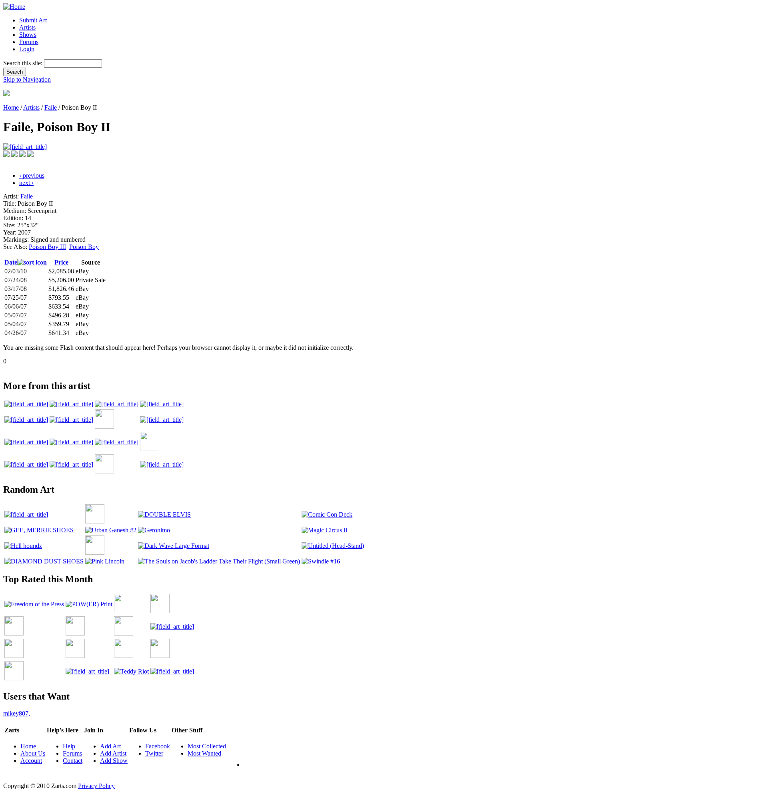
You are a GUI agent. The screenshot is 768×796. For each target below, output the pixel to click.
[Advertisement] (148, 368)
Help (69, 746)
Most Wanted (204, 753)
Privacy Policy (96, 785)
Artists (27, 27)
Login (26, 49)
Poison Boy (84, 246)
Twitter (154, 753)
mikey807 (16, 713)
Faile (50, 107)
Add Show (114, 760)
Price (61, 262)
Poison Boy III (47, 246)
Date (10, 262)
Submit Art (33, 20)
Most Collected (207, 746)
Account (31, 760)
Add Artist (113, 753)
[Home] (14, 6)
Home (11, 107)
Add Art (110, 746)
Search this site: (23, 63)
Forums (28, 41)
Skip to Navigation (27, 79)
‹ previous (31, 175)
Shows (27, 34)
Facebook (157, 746)
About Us (32, 753)
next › (26, 182)
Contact (72, 760)
